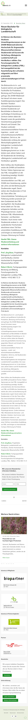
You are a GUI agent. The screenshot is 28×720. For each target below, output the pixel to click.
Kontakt (6, 712)
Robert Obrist (6, 267)
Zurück (4, 501)
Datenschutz (20, 712)
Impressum (13, 712)
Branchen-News (20, 23)
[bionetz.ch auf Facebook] (12, 716)
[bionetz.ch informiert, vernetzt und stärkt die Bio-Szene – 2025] (14, 14)
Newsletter (7, 675)
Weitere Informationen (10, 700)
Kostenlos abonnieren (10, 489)
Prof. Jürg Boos (7, 252)
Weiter (24, 501)
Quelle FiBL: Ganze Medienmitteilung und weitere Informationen (10, 242)
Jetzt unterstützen (9, 696)
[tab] (1, 563)
